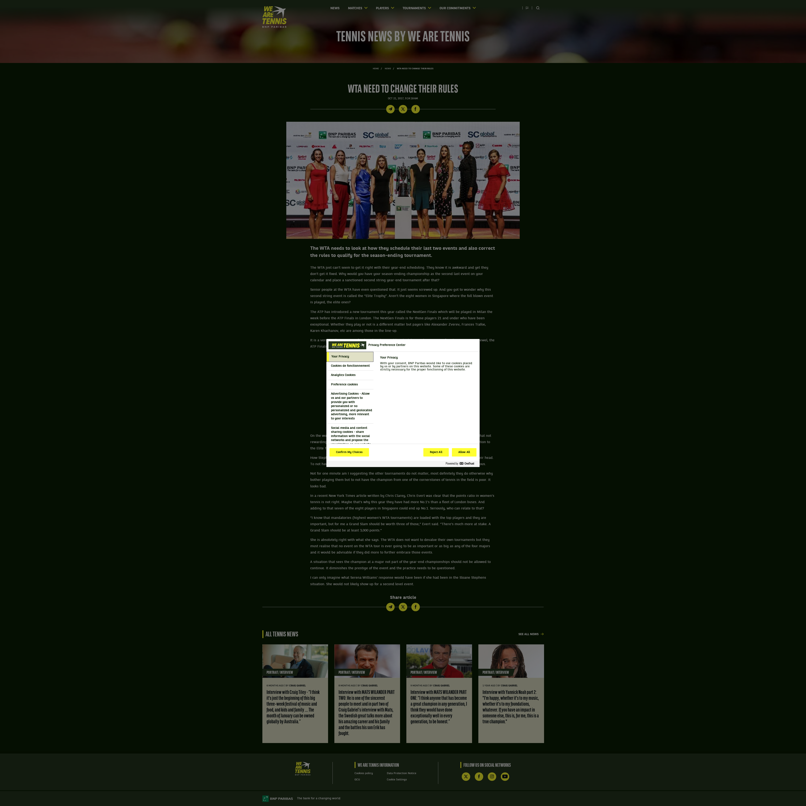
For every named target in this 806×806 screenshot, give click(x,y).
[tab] (350, 356)
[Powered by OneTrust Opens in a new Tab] (462, 463)
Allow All (464, 452)
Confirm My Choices (349, 452)
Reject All (436, 452)
